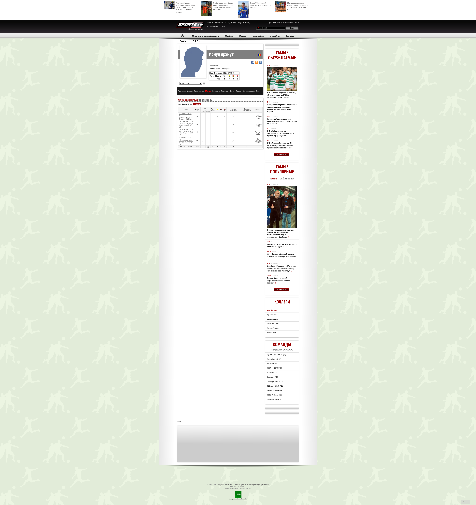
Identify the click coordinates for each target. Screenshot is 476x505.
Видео (238, 91)
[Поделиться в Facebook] (252, 62)
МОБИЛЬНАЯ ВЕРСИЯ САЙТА (216, 27)
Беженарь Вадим (273, 324)
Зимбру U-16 (272, 373)
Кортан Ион (271, 333)
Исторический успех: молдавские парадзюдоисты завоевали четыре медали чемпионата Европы (282, 108)
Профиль (182, 91)
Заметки (224, 91)
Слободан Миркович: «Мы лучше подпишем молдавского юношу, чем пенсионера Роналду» (281, 268)
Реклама (237, 485)
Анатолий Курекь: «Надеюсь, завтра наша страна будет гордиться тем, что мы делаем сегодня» (185, 7)
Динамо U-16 (272, 364)
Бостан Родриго (273, 328)
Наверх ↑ (465, 502)
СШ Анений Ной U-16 (275, 386)
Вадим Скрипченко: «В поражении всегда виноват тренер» (279, 280)
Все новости (281, 154)
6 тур (191, 129)
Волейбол (275, 35)
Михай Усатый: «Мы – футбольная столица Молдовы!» (282, 245)
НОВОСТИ (210, 23)
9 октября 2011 (184, 129)
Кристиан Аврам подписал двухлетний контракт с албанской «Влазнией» (282, 121)
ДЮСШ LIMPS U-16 (274, 368)
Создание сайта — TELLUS (238, 499)
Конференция (249, 91)
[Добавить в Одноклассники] (256, 62)
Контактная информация (251, 485)
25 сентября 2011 (185, 114)
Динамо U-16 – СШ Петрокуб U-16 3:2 (185, 118)
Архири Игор (272, 315)
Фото (232, 91)
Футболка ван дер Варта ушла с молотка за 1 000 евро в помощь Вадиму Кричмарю (223, 6)
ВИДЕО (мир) (232, 23)
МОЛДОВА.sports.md (224, 485)
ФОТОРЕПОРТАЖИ (220, 23)
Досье (190, 91)
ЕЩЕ (195, 41)
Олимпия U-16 (272, 377)
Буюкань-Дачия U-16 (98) (276, 355)
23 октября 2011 (184, 137)
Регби (182, 41)
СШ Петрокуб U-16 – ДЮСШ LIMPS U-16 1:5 (186, 142)
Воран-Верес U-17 (274, 359)
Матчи (208, 91)
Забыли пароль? (288, 23)
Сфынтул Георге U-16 (275, 381)
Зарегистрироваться (275, 23)
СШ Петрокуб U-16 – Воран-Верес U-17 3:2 (186, 125)
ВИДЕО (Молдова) (244, 23)
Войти (297, 23)
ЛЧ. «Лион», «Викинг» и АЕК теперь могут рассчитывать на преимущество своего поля (280, 145)
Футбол (229, 35)
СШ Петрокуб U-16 (205, 100)
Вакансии (265, 485)
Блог (258, 91)
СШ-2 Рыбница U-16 (274, 395)
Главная (182, 35)
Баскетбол (258, 35)
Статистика (199, 91)
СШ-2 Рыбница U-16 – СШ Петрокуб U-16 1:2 (186, 133)
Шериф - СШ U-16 (274, 399)
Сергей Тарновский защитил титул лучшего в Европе (260, 5)
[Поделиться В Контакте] (260, 62)
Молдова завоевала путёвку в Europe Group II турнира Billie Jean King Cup (297, 6)
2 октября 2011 (184, 122)
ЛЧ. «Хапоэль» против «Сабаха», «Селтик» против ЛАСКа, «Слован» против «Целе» (281, 94)
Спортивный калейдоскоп (205, 35)
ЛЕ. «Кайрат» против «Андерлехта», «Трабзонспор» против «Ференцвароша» (280, 133)
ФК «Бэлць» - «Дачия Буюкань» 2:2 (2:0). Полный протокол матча (281, 256)
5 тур (191, 122)
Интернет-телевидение (196, 29)
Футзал (243, 35)
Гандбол (290, 35)
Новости (216, 91)
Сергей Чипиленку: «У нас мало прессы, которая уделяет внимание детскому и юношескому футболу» (281, 233)
